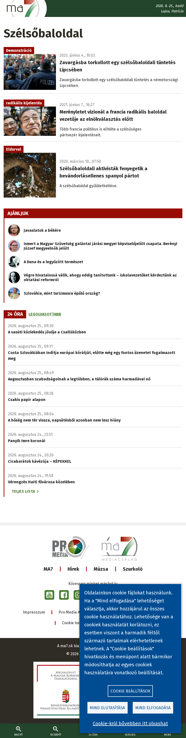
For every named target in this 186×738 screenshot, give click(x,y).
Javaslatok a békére (42, 230)
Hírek (73, 569)
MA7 (48, 569)
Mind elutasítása (107, 707)
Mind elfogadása (153, 707)
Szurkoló (133, 569)
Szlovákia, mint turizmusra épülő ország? (62, 293)
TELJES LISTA (23, 491)
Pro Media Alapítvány (78, 612)
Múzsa (101, 569)
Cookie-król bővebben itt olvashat (130, 723)
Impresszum (34, 612)
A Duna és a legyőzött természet (53, 262)
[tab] (15, 314)
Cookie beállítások (78, 623)
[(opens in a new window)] (49, 595)
